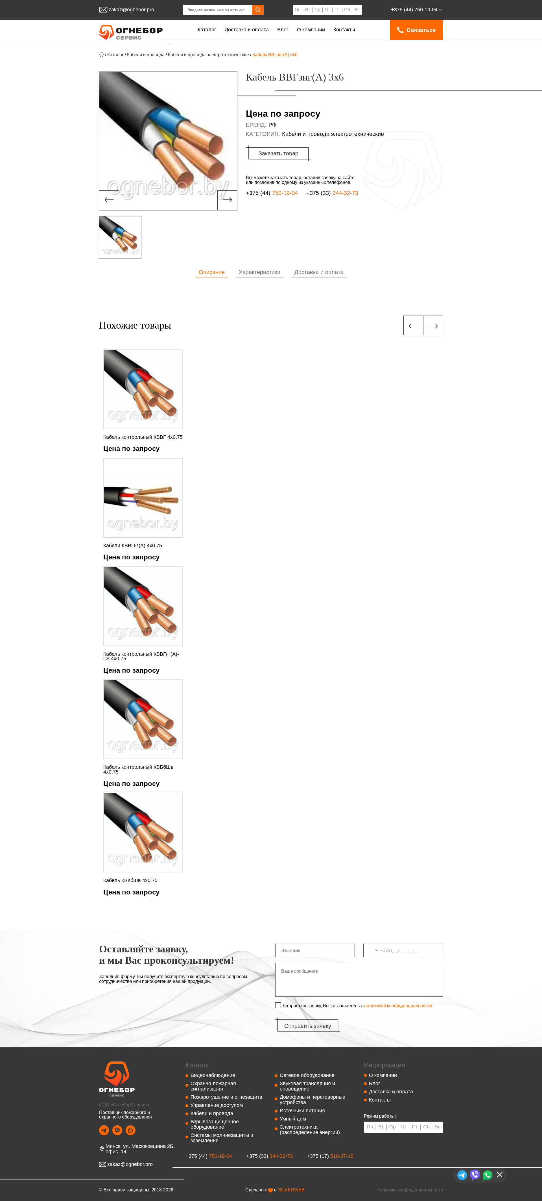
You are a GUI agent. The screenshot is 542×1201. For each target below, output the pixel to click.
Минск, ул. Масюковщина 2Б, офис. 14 (140, 1149)
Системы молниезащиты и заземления (222, 1137)
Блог (283, 29)
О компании (311, 29)
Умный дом (293, 1119)
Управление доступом (217, 1105)
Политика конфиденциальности (410, 1189)
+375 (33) (332, 193)
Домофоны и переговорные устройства (312, 1099)
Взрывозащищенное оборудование (215, 1124)
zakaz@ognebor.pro (131, 9)
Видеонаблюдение (213, 1075)
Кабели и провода (146, 54)
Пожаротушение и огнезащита (226, 1097)
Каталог (207, 29)
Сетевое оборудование (307, 1075)
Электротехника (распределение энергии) (310, 1129)
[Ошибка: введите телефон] (403, 952)
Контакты (344, 29)
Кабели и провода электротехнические (208, 54)
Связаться (421, 30)
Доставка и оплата (247, 29)
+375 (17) (330, 1156)
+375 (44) (414, 9)
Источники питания (302, 1110)
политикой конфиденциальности (398, 1006)
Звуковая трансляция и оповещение (307, 1086)
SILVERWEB (291, 1190)
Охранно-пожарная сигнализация (213, 1086)
